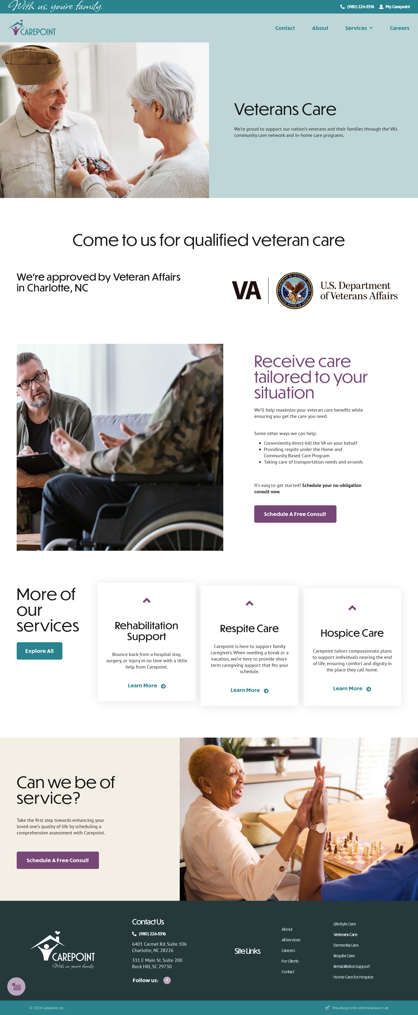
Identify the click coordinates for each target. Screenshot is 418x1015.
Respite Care (344, 956)
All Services (291, 940)
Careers (400, 28)
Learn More (142, 685)
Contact (285, 28)
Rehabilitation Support (352, 966)
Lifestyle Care (345, 924)
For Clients (290, 961)
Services (356, 28)
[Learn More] (163, 686)
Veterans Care (346, 935)
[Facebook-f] (167, 980)
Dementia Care (346, 945)
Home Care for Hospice (353, 977)
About (320, 28)
